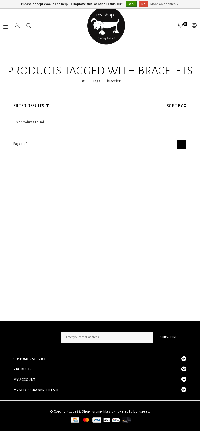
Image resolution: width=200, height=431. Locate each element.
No (143, 4)
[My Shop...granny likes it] (105, 25)
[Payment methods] (74, 420)
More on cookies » (164, 4)
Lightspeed (141, 411)
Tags (96, 81)
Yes (131, 4)
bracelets (114, 81)
